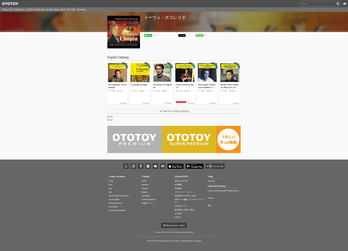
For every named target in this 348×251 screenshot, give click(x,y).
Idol (110, 192)
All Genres (121, 176)
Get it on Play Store (195, 166)
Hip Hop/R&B (114, 199)
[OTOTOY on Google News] (162, 166)
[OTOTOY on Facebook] (140, 166)
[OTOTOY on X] (126, 166)
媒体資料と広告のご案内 (184, 210)
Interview (145, 185)
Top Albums (19, 9)
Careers (178, 217)
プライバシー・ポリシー (184, 192)
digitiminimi (187, 241)
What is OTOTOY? (181, 181)
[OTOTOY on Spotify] (148, 166)
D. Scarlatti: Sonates (139, 84)
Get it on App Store (175, 166)
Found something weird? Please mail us (223, 191)
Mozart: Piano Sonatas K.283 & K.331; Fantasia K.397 (229, 87)
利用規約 (178, 188)
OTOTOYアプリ (181, 206)
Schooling (81, 9)
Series (144, 181)
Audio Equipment (148, 199)
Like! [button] (200, 35)
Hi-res (111, 181)
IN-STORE (71, 9)
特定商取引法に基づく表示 (185, 196)
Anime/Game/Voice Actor (119, 196)
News (56, 9)
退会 (209, 205)
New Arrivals (39, 9)
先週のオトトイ (148, 203)
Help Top (211, 181)
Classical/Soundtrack (117, 210)
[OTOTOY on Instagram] (133, 166)
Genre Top (7, 9)
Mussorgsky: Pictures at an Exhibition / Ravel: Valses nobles (207, 87)
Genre (113, 176)
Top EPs (29, 9)
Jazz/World (113, 207)
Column (145, 188)
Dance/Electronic (115, 203)
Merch (63, 9)
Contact (211, 198)
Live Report (146, 196)
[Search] (339, 3)
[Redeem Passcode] (344, 3)
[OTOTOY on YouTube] (155, 166)
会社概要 (178, 185)
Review (144, 192)
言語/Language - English (175, 225)
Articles (49, 9)
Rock (111, 185)
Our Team (178, 213)
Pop (110, 188)
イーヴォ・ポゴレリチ (117, 91)
